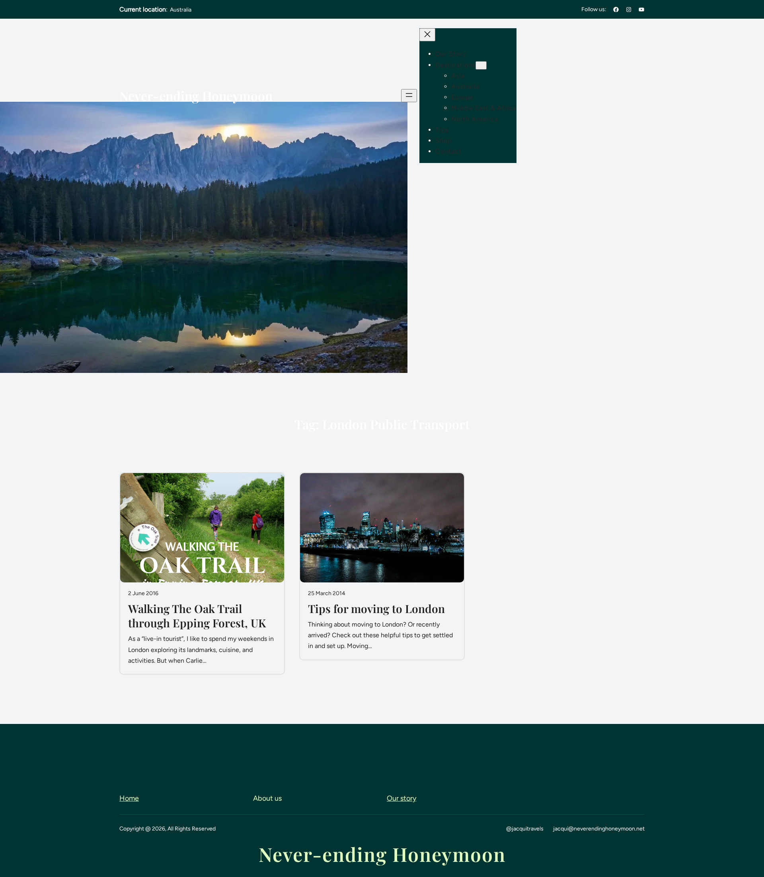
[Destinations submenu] (481, 65)
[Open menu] (409, 95)
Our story (401, 798)
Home (129, 798)
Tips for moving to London (376, 608)
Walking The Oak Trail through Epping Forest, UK (197, 615)
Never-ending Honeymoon (196, 95)
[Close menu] (427, 34)
